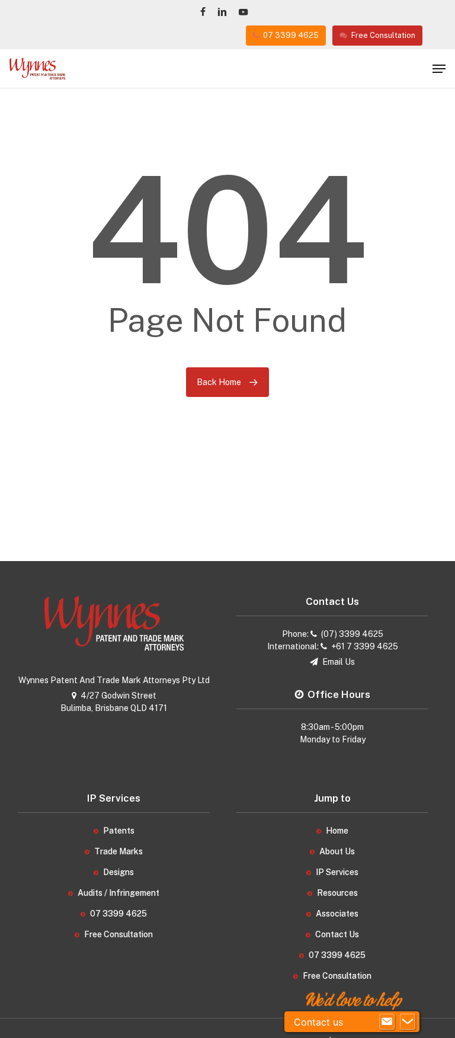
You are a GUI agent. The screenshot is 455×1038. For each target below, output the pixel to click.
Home (337, 830)
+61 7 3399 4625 (364, 646)
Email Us (338, 662)
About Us (337, 851)
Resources (337, 893)
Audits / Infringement (118, 893)
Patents (118, 830)
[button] (439, 69)
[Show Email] (387, 1022)
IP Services (337, 872)
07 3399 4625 (118, 913)
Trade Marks (118, 851)
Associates (337, 913)
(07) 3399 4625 (352, 634)
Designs (118, 872)
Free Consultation (118, 934)
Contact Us (337, 934)
